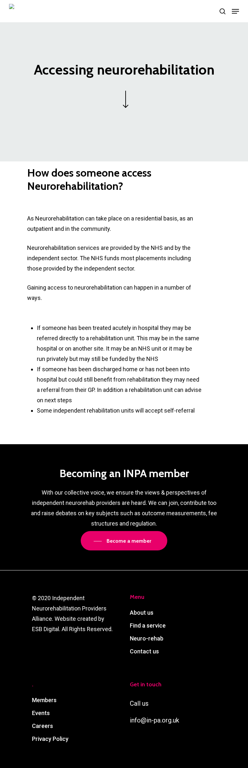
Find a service (148, 625)
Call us (139, 703)
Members (44, 700)
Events (41, 713)
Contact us (144, 651)
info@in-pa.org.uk (154, 720)
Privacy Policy (50, 738)
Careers (42, 725)
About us (141, 612)
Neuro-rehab (146, 638)
